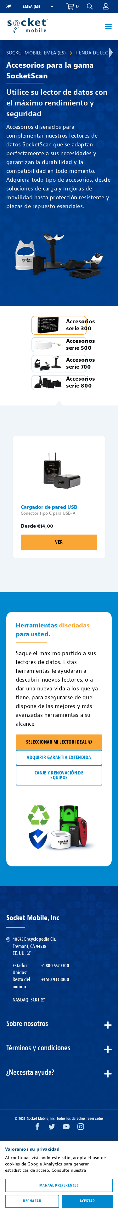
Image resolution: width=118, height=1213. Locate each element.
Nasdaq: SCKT (26, 1000)
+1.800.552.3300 (55, 965)
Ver (59, 542)
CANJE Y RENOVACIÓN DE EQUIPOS (59, 775)
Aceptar (87, 1201)
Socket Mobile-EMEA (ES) (36, 53)
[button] (106, 6)
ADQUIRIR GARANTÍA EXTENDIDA (59, 758)
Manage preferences (59, 1185)
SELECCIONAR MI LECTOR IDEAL (56, 742)
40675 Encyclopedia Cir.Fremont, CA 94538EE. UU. (34, 946)
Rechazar (32, 1201)
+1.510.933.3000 (55, 979)
